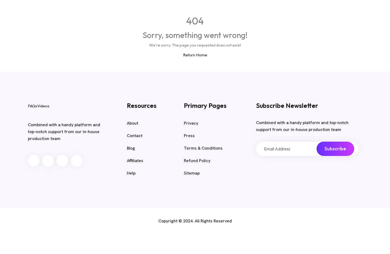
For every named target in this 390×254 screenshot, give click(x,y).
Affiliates (135, 160)
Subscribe (335, 149)
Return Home (195, 54)
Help (131, 173)
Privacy (191, 123)
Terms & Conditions (203, 148)
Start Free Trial (340, 13)
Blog (252, 13)
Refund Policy (197, 160)
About (132, 123)
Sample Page (279, 13)
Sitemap (192, 173)
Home (233, 13)
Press (189, 135)
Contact (134, 135)
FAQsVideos (48, 12)
